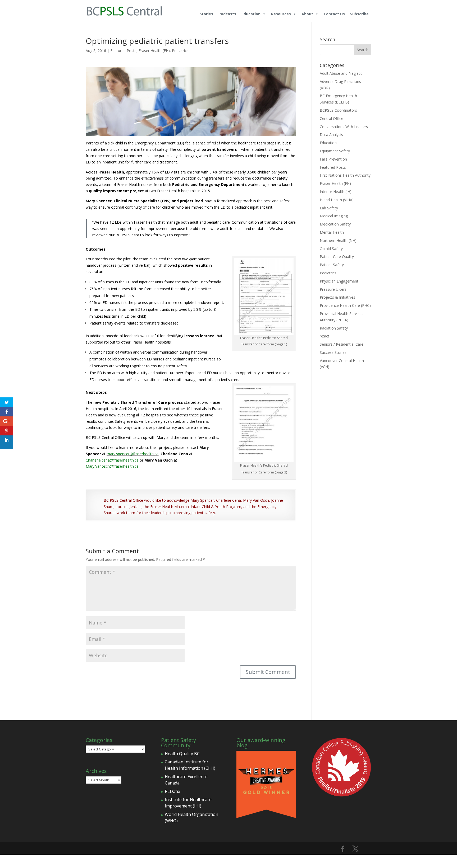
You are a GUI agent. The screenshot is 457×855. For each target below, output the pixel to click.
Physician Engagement (339, 281)
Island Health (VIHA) (337, 199)
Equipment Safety (335, 150)
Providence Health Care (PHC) (345, 305)
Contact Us (334, 13)
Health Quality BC (182, 754)
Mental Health (332, 232)
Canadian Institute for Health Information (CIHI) (190, 765)
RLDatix (172, 791)
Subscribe (359, 13)
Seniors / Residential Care (341, 344)
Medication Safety (335, 224)
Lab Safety (329, 207)
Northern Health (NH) (338, 240)
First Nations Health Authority (345, 175)
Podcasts (227, 13)
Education (251, 13)
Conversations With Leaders (344, 126)
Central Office (331, 118)
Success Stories (333, 352)
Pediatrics (180, 50)
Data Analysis (331, 134)
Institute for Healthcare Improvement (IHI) (188, 803)
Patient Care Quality (337, 256)
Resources (281, 13)
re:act (324, 336)
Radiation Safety (334, 328)
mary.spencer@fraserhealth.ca (132, 453)
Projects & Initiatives (337, 297)
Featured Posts (123, 50)
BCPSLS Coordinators (338, 110)
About (307, 13)
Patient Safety (332, 264)
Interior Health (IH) (335, 191)
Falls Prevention (333, 159)
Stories (206, 13)
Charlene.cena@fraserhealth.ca (112, 460)
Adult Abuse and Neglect (341, 73)
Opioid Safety (331, 248)
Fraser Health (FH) (154, 50)
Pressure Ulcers (333, 289)
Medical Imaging (334, 215)
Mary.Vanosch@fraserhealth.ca (112, 466)
